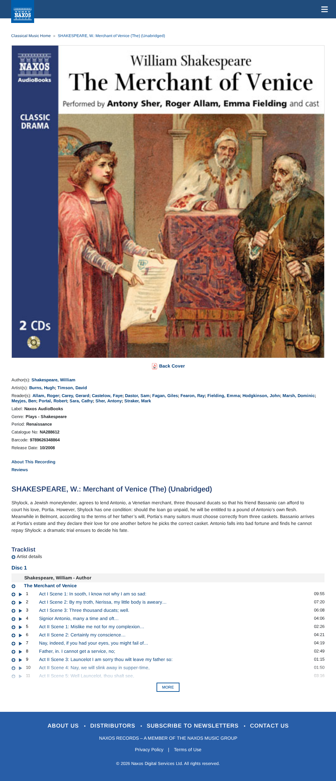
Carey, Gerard (75, 395)
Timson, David (72, 387)
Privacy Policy (149, 749)
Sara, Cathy (81, 400)
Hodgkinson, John (261, 395)
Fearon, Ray (192, 395)
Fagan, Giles (165, 395)
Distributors (113, 726)
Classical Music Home (31, 35)
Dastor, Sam (137, 395)
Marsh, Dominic (299, 395)
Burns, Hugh (42, 387)
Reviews (19, 469)
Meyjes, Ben (23, 400)
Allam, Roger (45, 395)
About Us (64, 726)
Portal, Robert (53, 400)
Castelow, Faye (107, 395)
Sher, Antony (108, 400)
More (168, 687)
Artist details (29, 556)
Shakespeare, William (53, 379)
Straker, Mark (137, 400)
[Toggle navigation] (323, 9)
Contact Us (269, 726)
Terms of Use (187, 749)
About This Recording (33, 461)
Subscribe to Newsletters (194, 726)
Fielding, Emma (223, 395)
